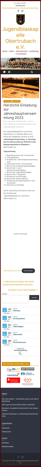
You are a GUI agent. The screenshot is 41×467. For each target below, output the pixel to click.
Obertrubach (20, 127)
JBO (34, 124)
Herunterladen (28, 271)
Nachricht (16, 101)
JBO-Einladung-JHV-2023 (12, 271)
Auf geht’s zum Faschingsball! (23, 290)
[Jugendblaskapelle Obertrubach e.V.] (20, 59)
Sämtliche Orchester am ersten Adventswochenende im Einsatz (18, 283)
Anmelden (5, 443)
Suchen (4, 294)
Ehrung (13, 124)
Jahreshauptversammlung (24, 124)
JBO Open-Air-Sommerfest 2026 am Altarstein (18, 405)
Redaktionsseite (7, 446)
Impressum (6, 428)
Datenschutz (6, 432)
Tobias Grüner (22, 121)
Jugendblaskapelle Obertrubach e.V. (20, 38)
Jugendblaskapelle (9, 127)
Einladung (8, 101)
